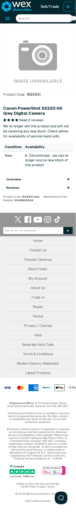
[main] (38, 115)
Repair (38, 307)
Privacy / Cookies (38, 326)
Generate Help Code (38, 345)
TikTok (57, 219)
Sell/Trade (50, 7)
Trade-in (38, 297)
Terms (51, 486)
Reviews (12, 187)
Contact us (37, 250)
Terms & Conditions (38, 354)
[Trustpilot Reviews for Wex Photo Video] (22, 470)
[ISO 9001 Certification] (53, 470)
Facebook (28, 219)
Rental (38, 316)
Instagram (47, 219)
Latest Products (38, 373)
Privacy (41, 486)
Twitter (18, 219)
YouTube (38, 219)
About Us (38, 288)
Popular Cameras (38, 260)
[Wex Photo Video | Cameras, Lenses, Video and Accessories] (16, 7)
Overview (13, 179)
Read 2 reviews (31, 120)
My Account (37, 278)
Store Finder (38, 269)
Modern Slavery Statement (38, 363)
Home (38, 241)
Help (38, 335)
